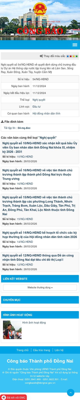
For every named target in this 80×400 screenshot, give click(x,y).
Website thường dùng (39, 287)
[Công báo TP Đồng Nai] (40, 9)
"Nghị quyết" (47, 137)
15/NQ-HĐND (25, 219)
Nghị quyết (39, 99)
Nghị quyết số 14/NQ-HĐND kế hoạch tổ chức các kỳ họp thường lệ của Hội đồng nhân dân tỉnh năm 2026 (39, 234)
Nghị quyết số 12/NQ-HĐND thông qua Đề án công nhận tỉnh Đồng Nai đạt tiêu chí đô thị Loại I (38, 257)
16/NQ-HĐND (25, 183)
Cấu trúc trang (41, 350)
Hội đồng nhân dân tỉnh (46, 113)
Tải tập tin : (17, 128)
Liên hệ (59, 350)
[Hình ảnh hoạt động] (12, 330)
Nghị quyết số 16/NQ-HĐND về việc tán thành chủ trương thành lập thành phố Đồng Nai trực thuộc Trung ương (37, 174)
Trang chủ (22, 350)
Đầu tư (37, 106)
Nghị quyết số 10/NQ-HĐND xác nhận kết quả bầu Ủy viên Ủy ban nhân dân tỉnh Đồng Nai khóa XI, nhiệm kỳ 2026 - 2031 (39, 147)
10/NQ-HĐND (25, 156)
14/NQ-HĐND (25, 242)
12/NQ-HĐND (25, 264)
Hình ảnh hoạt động (34, 322)
